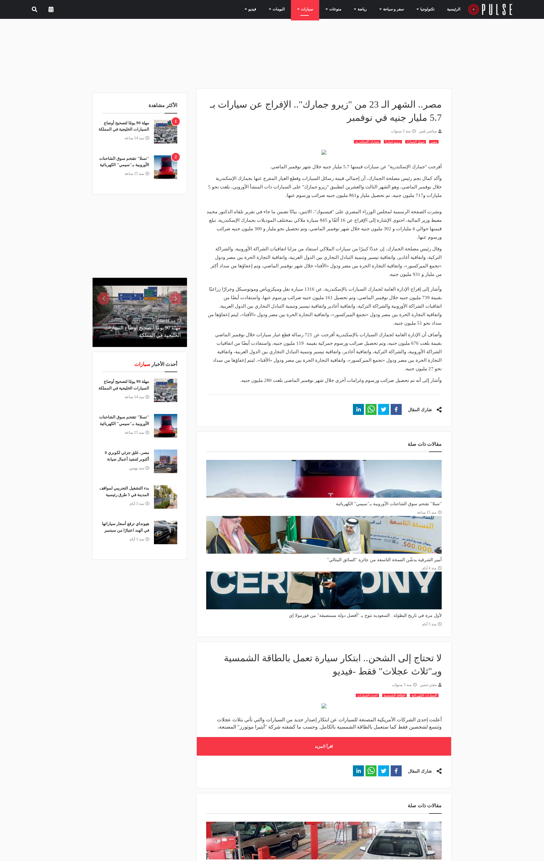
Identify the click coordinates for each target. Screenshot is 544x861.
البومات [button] (290, 9)
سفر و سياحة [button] (395, 9)
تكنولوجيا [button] (426, 9)
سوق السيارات (415, 141)
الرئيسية (454, 9)
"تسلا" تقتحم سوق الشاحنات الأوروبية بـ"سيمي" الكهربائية (389, 503)
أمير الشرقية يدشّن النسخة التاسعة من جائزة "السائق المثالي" (384, 559)
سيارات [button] (316, 9)
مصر (434, 141)
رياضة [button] (367, 9)
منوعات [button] (342, 9)
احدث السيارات (367, 695)
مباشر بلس (428, 131)
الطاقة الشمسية (394, 695)
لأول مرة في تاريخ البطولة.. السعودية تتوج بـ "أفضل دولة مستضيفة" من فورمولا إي (365, 615)
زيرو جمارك (392, 141)
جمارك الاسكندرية (367, 141)
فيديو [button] (266, 9)
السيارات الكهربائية (424, 695)
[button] (396, 409)
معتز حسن (428, 685)
